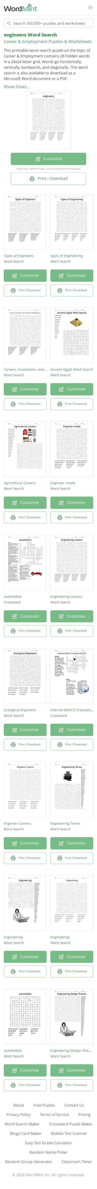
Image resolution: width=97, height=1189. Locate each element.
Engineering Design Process (72, 1050)
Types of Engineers (19, 255)
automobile (13, 1050)
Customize (52, 158)
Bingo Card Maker (26, 1133)
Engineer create (62, 483)
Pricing (84, 1114)
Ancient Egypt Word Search (71, 369)
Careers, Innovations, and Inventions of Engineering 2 (46, 369)
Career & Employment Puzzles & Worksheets (48, 41)
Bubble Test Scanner (69, 1133)
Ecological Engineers (20, 710)
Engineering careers (66, 596)
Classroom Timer (77, 1161)
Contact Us (74, 1105)
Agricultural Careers (20, 483)
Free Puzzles (44, 1105)
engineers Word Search (30, 35)
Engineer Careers (17, 823)
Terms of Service (54, 1114)
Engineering (13, 937)
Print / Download (52, 178)
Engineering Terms (65, 823)
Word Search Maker (22, 1124)
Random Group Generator (28, 1161)
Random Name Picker (48, 1152)
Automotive (13, 596)
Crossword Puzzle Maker (71, 1124)
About (18, 1105)
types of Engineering (66, 255)
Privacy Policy (19, 1114)
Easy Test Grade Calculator (48, 1142)
